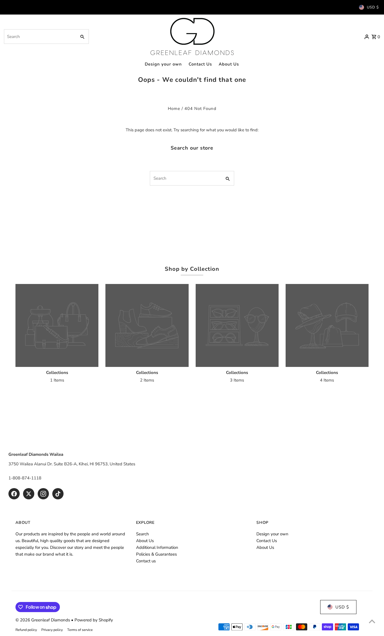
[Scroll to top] (372, 621)
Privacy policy (52, 629)
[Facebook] (14, 493)
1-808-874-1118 (24, 478)
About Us (145, 540)
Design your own (272, 534)
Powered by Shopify (93, 620)
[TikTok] (58, 493)
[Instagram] (43, 493)
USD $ (373, 7)
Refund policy (26, 629)
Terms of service (80, 629)
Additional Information (157, 547)
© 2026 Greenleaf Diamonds (43, 620)
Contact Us (266, 540)
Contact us (146, 561)
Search (142, 534)
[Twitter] (28, 493)
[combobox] (39, 37)
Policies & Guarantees (156, 554)
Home (174, 108)
